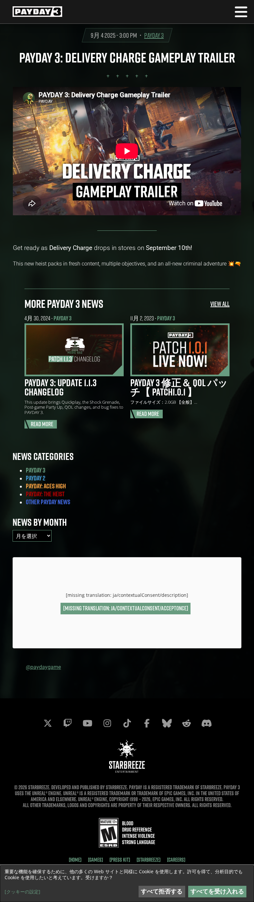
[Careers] (176, 859)
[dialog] (127, 883)
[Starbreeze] (148, 859)
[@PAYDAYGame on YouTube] (87, 723)
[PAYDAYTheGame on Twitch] (67, 723)
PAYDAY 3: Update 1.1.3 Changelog (60, 387)
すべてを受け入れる (217, 891)
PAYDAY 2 (35, 478)
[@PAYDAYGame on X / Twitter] (47, 723)
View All (220, 304)
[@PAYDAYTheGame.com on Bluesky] (166, 723)
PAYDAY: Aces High (46, 486)
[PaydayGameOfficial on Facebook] (147, 723)
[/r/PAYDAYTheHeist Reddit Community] (186, 723)
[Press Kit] (119, 859)
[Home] (75, 859)
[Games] (95, 859)
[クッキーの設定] (22, 891)
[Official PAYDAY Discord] (206, 723)
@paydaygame (43, 666)
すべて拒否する (162, 891)
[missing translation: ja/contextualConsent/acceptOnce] (125, 608)
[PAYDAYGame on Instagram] (107, 723)
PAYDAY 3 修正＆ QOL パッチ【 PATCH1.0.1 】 (179, 387)
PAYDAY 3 (154, 35)
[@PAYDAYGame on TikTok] (127, 723)
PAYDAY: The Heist (45, 494)
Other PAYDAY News (48, 502)
